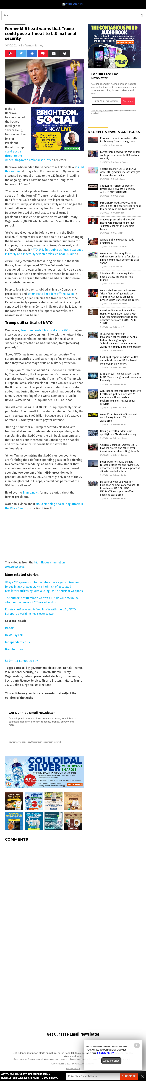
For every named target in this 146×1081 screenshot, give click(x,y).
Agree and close (111, 1060)
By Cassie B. (118, 145)
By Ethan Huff (118, 213)
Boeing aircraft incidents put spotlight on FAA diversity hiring (118, 433)
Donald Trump (72, 667)
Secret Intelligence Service (22, 680)
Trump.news (31, 492)
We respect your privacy (54, 1059)
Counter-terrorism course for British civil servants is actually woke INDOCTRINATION (117, 189)
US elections (43, 685)
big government (36, 667)
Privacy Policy (73, 1068)
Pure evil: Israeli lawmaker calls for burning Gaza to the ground (118, 140)
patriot (28, 676)
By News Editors (120, 247)
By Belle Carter (119, 179)
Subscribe (128, 1076)
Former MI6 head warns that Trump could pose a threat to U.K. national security (120, 155)
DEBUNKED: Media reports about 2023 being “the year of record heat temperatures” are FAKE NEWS (120, 206)
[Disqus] (44, 888)
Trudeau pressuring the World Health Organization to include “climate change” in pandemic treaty (117, 224)
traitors (67, 680)
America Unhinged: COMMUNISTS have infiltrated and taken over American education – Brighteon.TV (119, 448)
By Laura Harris (119, 384)
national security (22, 672)
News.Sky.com (14, 635)
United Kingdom (23, 685)
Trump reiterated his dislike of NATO (44, 330)
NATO (38, 672)
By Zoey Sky (118, 233)
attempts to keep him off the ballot (51, 294)
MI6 (7, 672)
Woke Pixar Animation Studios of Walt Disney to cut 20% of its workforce (118, 417)
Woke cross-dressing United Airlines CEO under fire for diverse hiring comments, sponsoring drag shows (119, 258)
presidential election (47, 676)
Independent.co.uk (17, 642)
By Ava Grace (118, 196)
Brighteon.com (14, 649)
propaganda (71, 676)
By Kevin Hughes (120, 455)
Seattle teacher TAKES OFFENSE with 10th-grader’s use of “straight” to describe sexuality (120, 172)
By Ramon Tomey (120, 162)
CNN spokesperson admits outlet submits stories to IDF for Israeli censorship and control (119, 360)
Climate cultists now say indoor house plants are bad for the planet (117, 276)
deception (55, 667)
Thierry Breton (51, 680)
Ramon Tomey (34, 45)
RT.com (9, 628)
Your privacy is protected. (20, 742)
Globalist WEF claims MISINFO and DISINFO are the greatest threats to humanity (120, 377)
